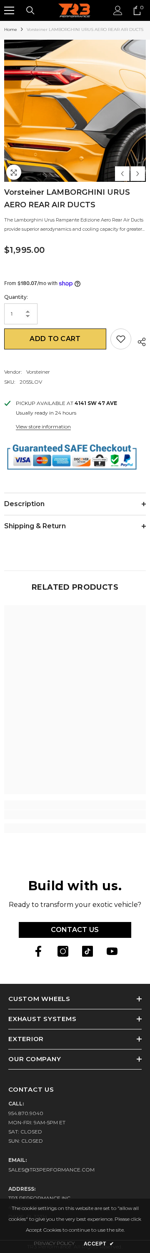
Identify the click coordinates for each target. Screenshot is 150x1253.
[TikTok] (87, 951)
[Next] (137, 173)
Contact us (75, 930)
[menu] (9, 10)
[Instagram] (63, 951)
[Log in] (117, 10)
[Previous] (122, 173)
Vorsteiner (38, 372)
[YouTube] (112, 951)
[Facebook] (38, 951)
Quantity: (16, 297)
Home (10, 29)
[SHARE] (138, 340)
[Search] (30, 10)
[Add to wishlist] (120, 339)
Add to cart (55, 339)
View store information (43, 426)
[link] (75, 814)
